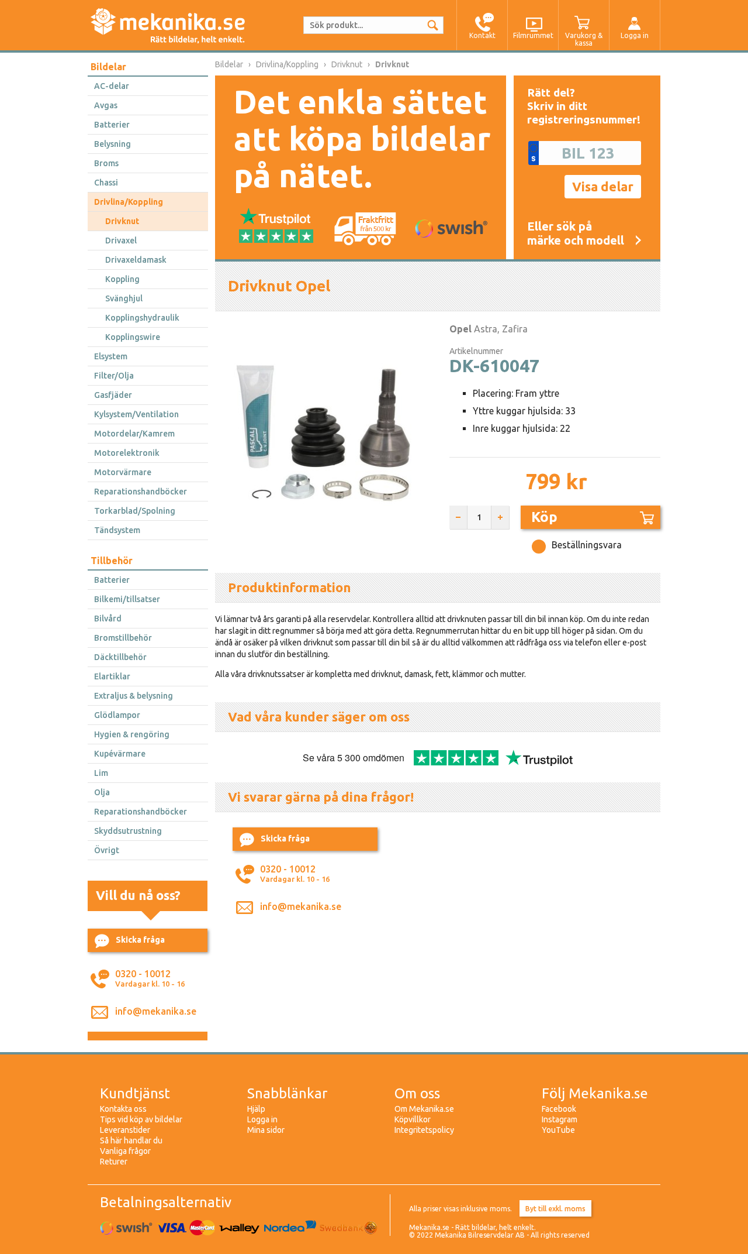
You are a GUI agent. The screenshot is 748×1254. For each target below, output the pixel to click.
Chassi (106, 182)
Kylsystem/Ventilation (136, 414)
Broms (106, 163)
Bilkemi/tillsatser (127, 599)
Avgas (105, 105)
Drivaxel (121, 240)
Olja (102, 792)
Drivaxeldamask (136, 259)
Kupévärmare (120, 753)
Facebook (559, 1109)
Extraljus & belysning (133, 695)
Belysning (112, 144)
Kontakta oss (123, 1109)
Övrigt (106, 850)
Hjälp (256, 1109)
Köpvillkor (412, 1119)
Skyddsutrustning (128, 831)
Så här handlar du (131, 1140)
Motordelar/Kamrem (134, 433)
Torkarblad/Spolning (134, 511)
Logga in (262, 1119)
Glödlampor (117, 715)
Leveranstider (125, 1130)
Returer (113, 1161)
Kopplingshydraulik (142, 317)
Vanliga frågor (125, 1151)
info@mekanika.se (155, 1011)
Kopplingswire (132, 337)
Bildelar (108, 66)
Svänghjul (124, 298)
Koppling (122, 279)
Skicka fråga (140, 939)
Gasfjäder (113, 395)
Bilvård (108, 618)
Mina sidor (266, 1130)
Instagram (559, 1119)
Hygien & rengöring (131, 734)
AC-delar (111, 86)
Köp (544, 517)
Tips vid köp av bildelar (141, 1119)
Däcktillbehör (120, 657)
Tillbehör (112, 560)
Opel (460, 329)
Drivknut (122, 221)
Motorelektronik (127, 453)
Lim (101, 773)
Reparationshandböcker (140, 491)
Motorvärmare (122, 472)
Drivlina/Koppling (128, 202)
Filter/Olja (114, 375)
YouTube (558, 1130)
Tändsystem (117, 530)
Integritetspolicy (424, 1130)
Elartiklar (112, 676)
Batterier (112, 124)
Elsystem (110, 356)
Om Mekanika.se (424, 1109)
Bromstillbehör (123, 638)
